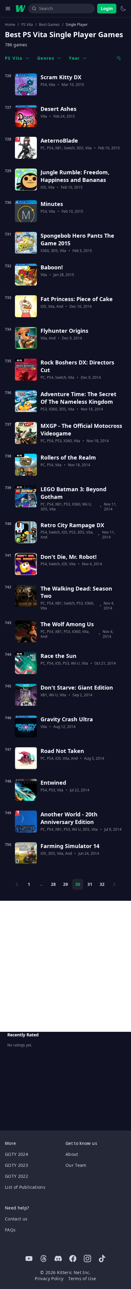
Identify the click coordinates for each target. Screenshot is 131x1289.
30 (77, 884)
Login (107, 8)
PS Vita (27, 24)
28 (53, 884)
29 (65, 884)
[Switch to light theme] (123, 8)
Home (10, 24)
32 (102, 884)
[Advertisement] (65, 966)
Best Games (49, 24)
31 (89, 884)
